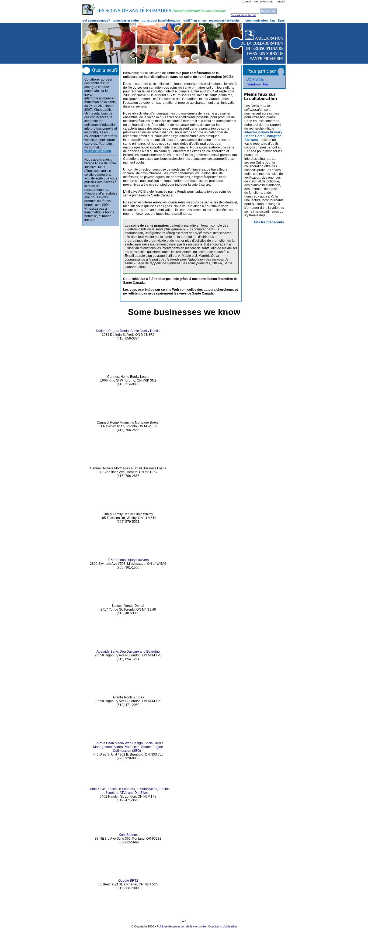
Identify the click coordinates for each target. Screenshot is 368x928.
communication (256, 20)
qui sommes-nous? (96, 20)
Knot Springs (128, 835)
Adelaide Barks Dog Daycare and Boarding (128, 651)
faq (272, 20)
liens (281, 20)
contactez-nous (263, 1)
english (281, 1)
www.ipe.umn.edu (97, 151)
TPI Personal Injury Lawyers (128, 560)
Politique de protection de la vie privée (181, 926)
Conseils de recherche (243, 15)
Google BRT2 (128, 880)
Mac (266, 84)
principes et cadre (126, 20)
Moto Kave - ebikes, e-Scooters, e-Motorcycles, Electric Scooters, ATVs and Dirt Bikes (129, 791)
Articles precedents (269, 222)
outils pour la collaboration (161, 20)
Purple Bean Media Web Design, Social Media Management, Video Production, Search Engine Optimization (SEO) (128, 747)
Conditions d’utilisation (222, 926)
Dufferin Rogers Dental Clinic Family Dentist (128, 331)
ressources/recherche (224, 20)
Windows (254, 84)
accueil (246, 1)
